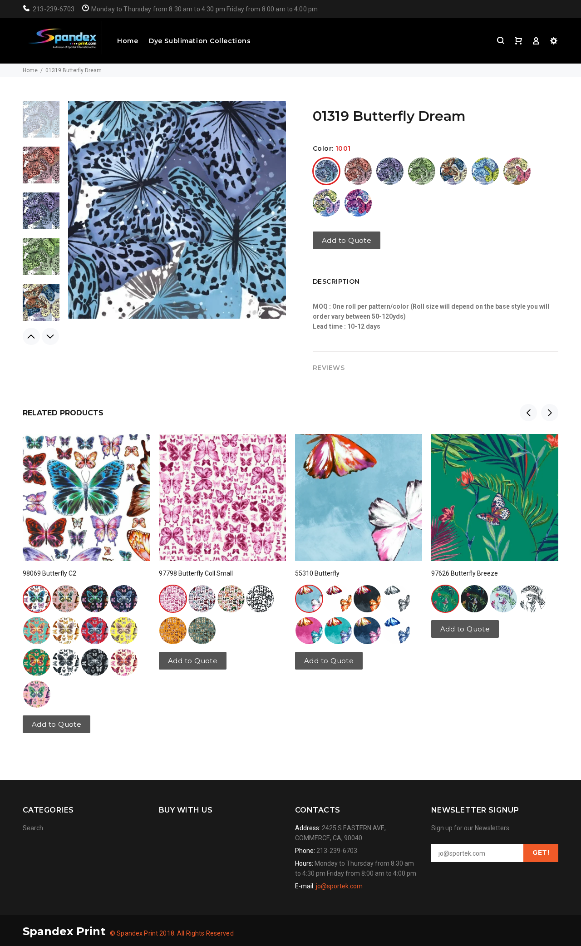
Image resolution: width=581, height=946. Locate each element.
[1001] (326, 171)
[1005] (421, 171)
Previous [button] (31, 336)
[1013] (358, 203)
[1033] (94, 630)
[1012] (202, 598)
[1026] (65, 630)
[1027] (36, 694)
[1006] (453, 171)
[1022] (396, 630)
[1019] (503, 598)
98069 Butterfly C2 (49, 573)
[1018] (532, 598)
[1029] (36, 662)
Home (127, 41)
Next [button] (50, 336)
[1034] (124, 630)
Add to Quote (346, 240)
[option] (41, 124)
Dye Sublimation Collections (200, 41)
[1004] (94, 598)
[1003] (390, 171)
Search (33, 828)
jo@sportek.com (339, 886)
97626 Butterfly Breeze (464, 573)
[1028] (367, 630)
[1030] (124, 662)
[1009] (517, 171)
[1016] (65, 662)
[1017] (94, 662)
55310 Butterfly (317, 573)
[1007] (485, 171)
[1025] (36, 630)
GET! (540, 852)
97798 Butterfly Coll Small (196, 573)
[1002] (358, 171)
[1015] (173, 598)
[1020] (309, 630)
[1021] (173, 630)
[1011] (326, 203)
